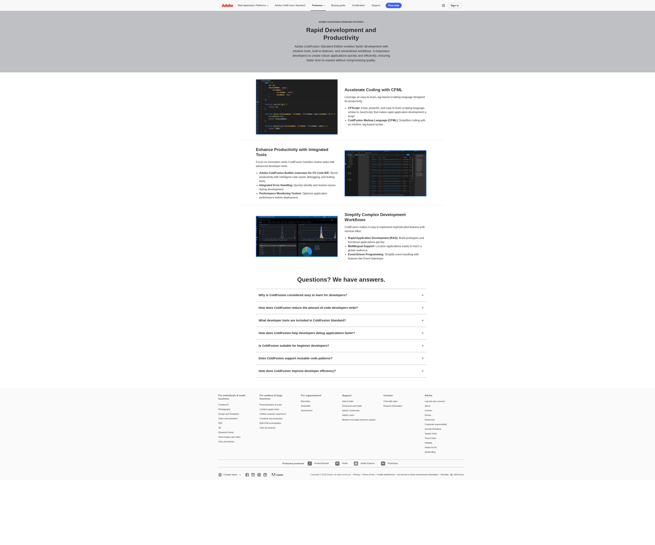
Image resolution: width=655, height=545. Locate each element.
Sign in (455, 5)
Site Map (444, 474)
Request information (392, 406)
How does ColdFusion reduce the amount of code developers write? (308, 307)
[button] (443, 5)
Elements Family (226, 432)
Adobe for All (430, 447)
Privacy (356, 474)
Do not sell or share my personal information (417, 474)
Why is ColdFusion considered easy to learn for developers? (303, 295)
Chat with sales (390, 401)
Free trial (393, 5)
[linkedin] (265, 475)
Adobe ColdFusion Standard (290, 5)
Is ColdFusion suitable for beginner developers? (294, 345)
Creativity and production (271, 418)
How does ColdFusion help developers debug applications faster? (307, 333)
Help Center (347, 401)
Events (428, 415)
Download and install (352, 406)
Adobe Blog (430, 452)
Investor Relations (433, 429)
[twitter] (259, 475)
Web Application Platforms (252, 5)
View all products (226, 441)
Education (305, 401)
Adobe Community (350, 410)
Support (376, 5)
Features (317, 5)
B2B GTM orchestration (270, 423)
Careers (428, 410)
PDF (220, 423)
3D (219, 428)
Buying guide (338, 5)
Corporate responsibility (436, 424)
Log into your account (435, 401)
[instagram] (253, 475)
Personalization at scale (271, 405)
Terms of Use (368, 474)
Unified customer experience (273, 414)
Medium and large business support (357, 420)
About (427, 406)
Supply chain (431, 433)
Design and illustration (228, 414)
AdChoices (459, 474)
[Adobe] (227, 5)
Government (306, 410)
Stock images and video (229, 437)
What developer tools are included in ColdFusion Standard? (302, 320)
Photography (224, 409)
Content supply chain (269, 409)
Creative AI (223, 405)
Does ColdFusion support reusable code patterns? (295, 358)
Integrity (428, 443)
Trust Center (430, 438)
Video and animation (228, 418)
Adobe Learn (348, 415)
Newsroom (430, 420)
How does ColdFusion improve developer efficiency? (297, 371)
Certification (358, 5)
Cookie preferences (386, 474)
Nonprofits (305, 406)
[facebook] (247, 475)
